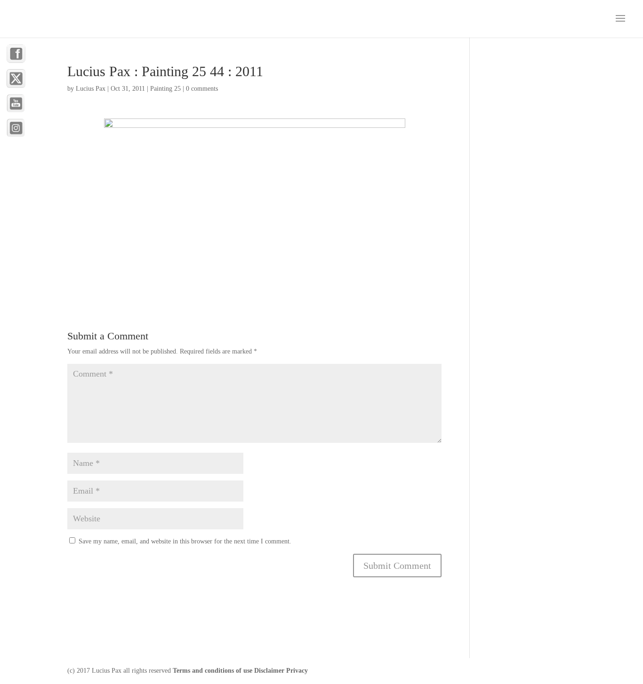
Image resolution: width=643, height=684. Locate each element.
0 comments (202, 88)
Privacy (297, 670)
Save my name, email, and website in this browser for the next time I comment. (185, 541)
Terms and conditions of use (212, 670)
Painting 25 (165, 88)
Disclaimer (269, 670)
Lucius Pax (90, 88)
